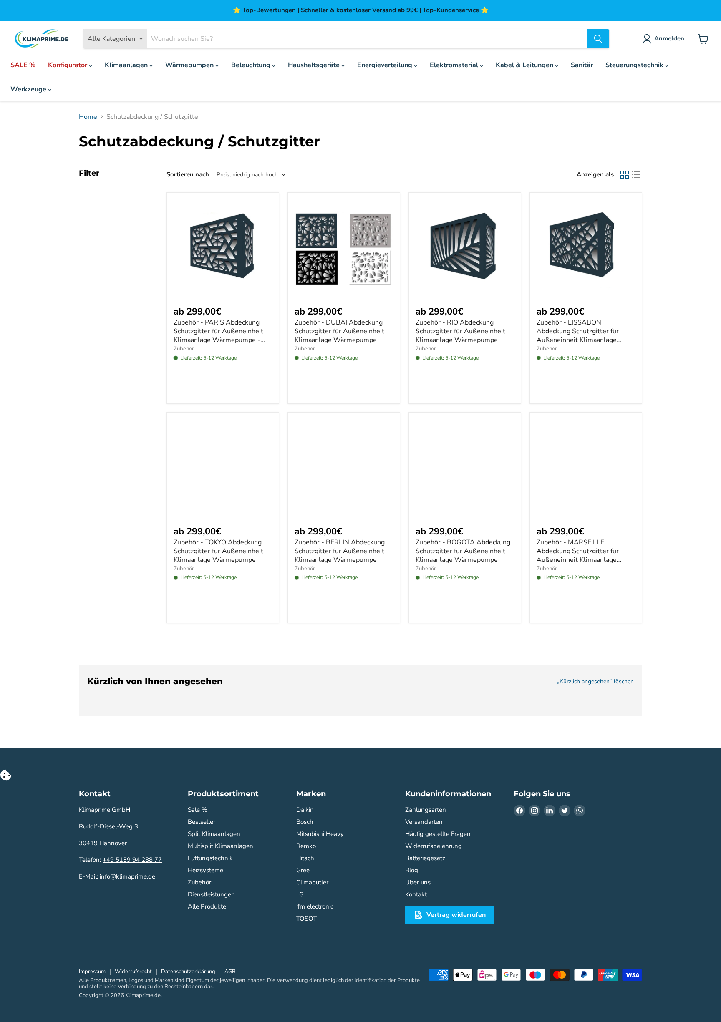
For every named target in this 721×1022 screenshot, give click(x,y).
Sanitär (582, 65)
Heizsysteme (205, 870)
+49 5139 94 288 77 (132, 860)
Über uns (418, 882)
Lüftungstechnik (210, 858)
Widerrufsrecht (133, 971)
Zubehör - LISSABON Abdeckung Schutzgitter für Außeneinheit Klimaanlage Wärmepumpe (578, 335)
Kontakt (416, 894)
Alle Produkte (207, 906)
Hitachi (305, 858)
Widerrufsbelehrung (433, 846)
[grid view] (624, 175)
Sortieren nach (187, 174)
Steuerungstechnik (635, 65)
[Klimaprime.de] (41, 39)
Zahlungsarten (425, 810)
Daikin (305, 810)
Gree (303, 870)
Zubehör (184, 348)
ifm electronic (314, 906)
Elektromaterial (455, 65)
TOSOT (306, 918)
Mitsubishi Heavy (320, 834)
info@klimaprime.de (127, 876)
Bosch (304, 822)
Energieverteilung (385, 65)
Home (88, 117)
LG (300, 894)
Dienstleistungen (211, 894)
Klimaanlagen (127, 65)
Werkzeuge (29, 89)
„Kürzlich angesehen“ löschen (595, 681)
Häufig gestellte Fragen (438, 834)
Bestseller (201, 822)
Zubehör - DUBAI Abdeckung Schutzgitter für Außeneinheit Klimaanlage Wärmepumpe (339, 331)
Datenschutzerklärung (188, 971)
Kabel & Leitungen (525, 65)
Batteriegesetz (425, 858)
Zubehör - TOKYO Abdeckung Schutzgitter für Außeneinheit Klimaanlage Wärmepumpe (218, 551)
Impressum (92, 971)
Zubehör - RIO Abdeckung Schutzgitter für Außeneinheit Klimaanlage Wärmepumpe (460, 331)
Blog (411, 870)
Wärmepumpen (190, 65)
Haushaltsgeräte (314, 65)
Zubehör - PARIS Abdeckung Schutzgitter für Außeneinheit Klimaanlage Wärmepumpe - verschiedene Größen (218, 335)
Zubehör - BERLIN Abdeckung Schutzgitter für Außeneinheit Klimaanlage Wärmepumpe (340, 551)
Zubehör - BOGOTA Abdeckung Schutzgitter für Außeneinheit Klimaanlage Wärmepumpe (463, 551)
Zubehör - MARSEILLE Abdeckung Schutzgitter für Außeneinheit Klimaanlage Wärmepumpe (578, 555)
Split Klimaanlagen (214, 834)
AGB (230, 971)
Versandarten (424, 822)
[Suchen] (598, 38)
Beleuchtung (251, 65)
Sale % (197, 810)
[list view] (636, 175)
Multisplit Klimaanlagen (220, 846)
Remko (306, 846)
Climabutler (312, 882)
